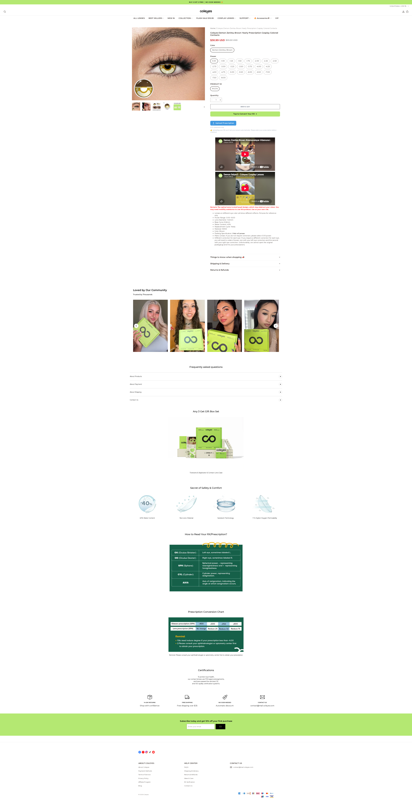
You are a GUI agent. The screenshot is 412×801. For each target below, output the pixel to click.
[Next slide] (276, 326)
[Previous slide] (136, 326)
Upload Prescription (224, 123)
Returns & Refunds (191, 774)
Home (212, 28)
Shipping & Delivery (191, 771)
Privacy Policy (143, 778)
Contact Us (188, 786)
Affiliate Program (144, 782)
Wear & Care (188, 778)
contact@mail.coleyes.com (243, 767)
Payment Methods (145, 771)
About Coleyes (143, 767)
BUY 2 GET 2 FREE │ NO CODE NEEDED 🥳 (206, 2)
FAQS (186, 767)
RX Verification (189, 782)
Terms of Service (144, 774)
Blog (140, 786)
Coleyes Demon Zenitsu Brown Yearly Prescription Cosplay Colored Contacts (247, 28)
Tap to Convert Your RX (244, 114)
